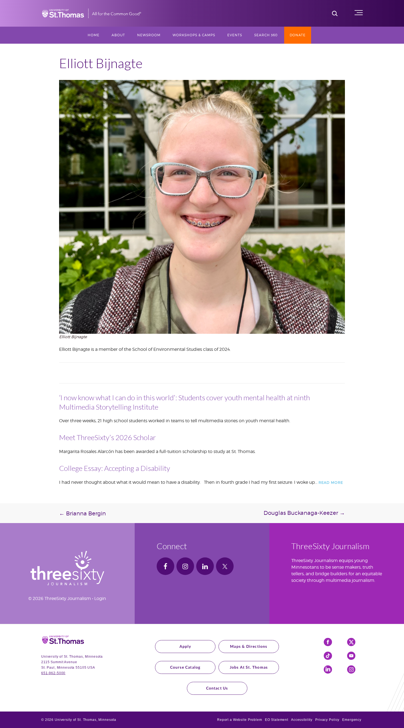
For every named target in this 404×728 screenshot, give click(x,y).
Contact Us (217, 688)
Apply (185, 646)
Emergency (351, 720)
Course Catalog (185, 667)
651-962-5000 (53, 673)
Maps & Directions (248, 646)
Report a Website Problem (239, 720)
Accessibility (301, 720)
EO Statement (276, 720)
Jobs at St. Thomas (249, 667)
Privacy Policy (327, 720)
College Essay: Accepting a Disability (114, 468)
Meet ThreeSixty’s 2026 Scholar (107, 437)
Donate (298, 35)
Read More (331, 482)
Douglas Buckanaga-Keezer (304, 513)
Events (234, 35)
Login (100, 598)
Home (93, 35)
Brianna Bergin (82, 513)
